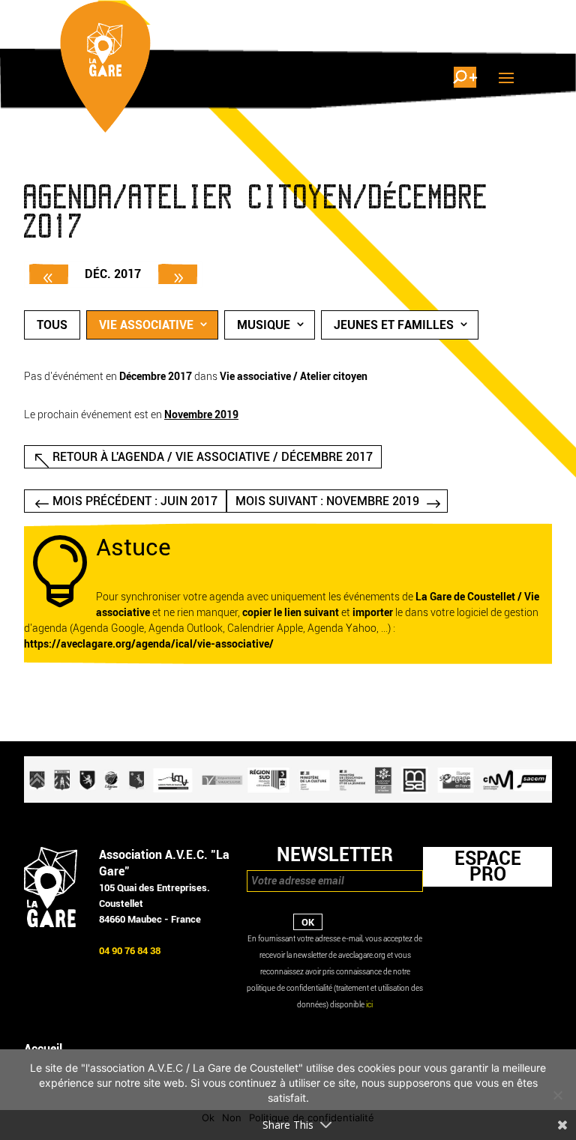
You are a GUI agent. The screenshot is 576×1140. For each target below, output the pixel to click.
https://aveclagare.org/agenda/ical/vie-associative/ (149, 644)
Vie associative (146, 325)
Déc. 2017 (113, 274)
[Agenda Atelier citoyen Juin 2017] (48, 274)
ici (369, 1005)
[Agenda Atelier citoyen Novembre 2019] (177, 274)
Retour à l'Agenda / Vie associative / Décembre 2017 (212, 457)
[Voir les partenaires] (288, 799)
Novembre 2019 (201, 414)
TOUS (52, 325)
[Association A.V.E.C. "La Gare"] (50, 923)
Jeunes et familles (394, 325)
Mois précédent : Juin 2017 (135, 501)
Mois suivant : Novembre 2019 (327, 501)
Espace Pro (487, 866)
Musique (263, 325)
